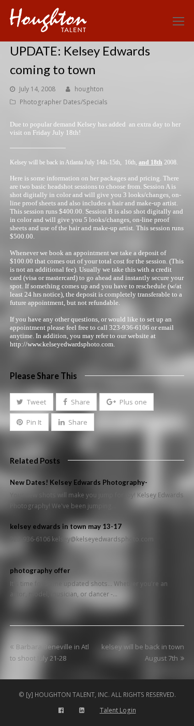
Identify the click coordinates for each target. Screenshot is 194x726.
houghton (88, 89)
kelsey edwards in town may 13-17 (66, 526)
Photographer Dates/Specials (64, 101)
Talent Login (118, 710)
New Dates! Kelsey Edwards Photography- (78, 482)
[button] (31, 402)
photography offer (40, 570)
